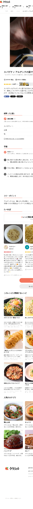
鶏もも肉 (7, 422)
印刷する (20, 96)
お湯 (5, 130)
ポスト (13, 96)
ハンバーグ (7, 451)
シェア (7, 96)
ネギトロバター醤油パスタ (12, 317)
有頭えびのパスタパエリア (12, 383)
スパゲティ (7, 126)
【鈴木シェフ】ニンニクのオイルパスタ (13, 351)
